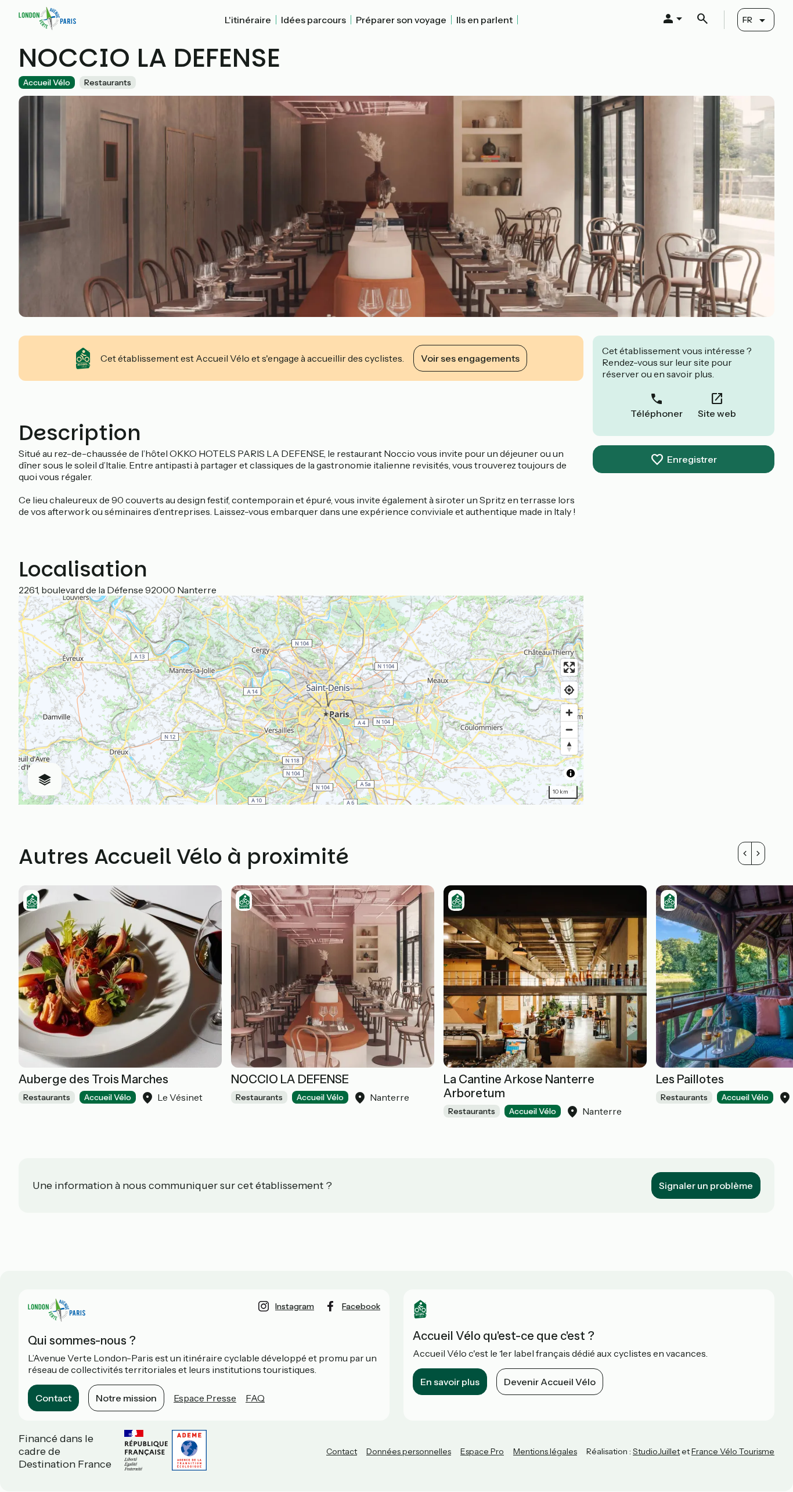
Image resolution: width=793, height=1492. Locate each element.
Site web (717, 413)
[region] (301, 700)
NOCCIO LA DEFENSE (290, 1079)
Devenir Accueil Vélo (550, 1382)
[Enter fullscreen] (569, 667)
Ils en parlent (484, 20)
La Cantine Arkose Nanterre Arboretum (519, 1086)
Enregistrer (692, 459)
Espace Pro (482, 1451)
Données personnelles (408, 1451)
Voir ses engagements (470, 358)
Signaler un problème (706, 1185)
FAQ (255, 1398)
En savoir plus (450, 1382)
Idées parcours (313, 20)
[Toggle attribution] (571, 773)
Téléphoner (656, 413)
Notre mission (126, 1398)
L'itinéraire (248, 20)
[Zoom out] (569, 729)
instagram (294, 1306)
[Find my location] (569, 690)
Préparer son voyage (401, 20)
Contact (53, 1398)
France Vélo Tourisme (732, 1451)
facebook (361, 1306)
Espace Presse (205, 1398)
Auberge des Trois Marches (93, 1079)
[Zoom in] (569, 712)
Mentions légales (545, 1451)
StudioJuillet (656, 1451)
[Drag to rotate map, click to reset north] (569, 746)
